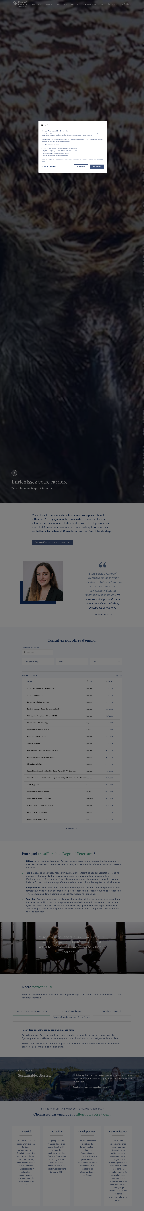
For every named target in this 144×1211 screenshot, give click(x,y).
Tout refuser (81, 166)
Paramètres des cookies (49, 166)
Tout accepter (97, 166)
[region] (72, 147)
